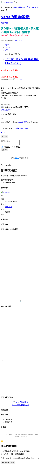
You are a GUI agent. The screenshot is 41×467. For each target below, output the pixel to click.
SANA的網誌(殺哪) (15, 17)
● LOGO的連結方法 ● (20, 405)
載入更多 (4, 136)
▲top (3, 132)
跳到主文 (4, 23)
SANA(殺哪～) (6, 110)
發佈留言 (4, 150)
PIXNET (10, 434)
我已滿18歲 (5, 463)
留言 (25, 122)
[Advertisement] (20, 265)
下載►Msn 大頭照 (21, 128)
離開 (12, 463)
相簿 (7, 45)
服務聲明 (24, 437)
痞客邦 (21, 122)
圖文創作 (18, 40)
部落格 (7, 47)
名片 (7, 50)
